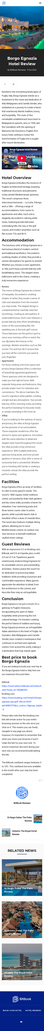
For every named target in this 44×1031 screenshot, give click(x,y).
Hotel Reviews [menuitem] (33, 1010)
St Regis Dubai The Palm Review (19, 819)
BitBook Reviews (18, 70)
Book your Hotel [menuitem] (12, 1010)
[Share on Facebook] (5, 84)
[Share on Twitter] (13, 84)
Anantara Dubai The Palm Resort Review (19, 932)
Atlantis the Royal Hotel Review (24, 833)
